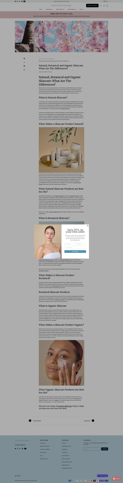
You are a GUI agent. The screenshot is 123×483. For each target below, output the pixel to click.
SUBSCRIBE (75, 251)
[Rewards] (116, 479)
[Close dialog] (87, 225)
